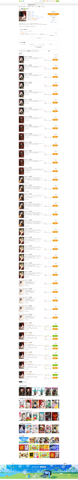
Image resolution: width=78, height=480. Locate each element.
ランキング (39, 463)
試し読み (56, 57)
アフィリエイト (34, 470)
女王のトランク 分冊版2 (28, 65)
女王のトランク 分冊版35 (28, 352)
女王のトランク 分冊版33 (28, 332)
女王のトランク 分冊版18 (28, 202)
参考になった (52, 35)
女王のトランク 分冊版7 (28, 107)
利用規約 (38, 470)
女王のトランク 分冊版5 (28, 90)
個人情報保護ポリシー (43, 470)
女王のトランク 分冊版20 (28, 219)
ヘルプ (31, 469)
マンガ (33, 14)
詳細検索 (65, 463)
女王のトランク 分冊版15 (28, 176)
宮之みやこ (46, 433)
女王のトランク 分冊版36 (28, 361)
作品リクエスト (41, 469)
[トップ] (21, 1)
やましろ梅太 (40, 433)
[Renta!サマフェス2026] (23, 1)
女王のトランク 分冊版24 (28, 254)
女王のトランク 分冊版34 (28, 342)
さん (26, 32)
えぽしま (20, 433)
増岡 (32, 433)
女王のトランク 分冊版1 (28, 56)
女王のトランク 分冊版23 (28, 245)
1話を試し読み (53, 11)
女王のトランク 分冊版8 (28, 116)
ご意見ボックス (46, 469)
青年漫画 (33, 15)
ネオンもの (36, 15)
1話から (20, 54)
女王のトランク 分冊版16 (28, 185)
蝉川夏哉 (53, 433)
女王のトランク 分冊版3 (28, 73)
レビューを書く (35, 19)
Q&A (33, 469)
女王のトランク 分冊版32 (28, 322)
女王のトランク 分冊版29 (28, 297)
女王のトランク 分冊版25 (28, 262)
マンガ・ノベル (23, 4)
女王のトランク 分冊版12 (28, 150)
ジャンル (42, 6)
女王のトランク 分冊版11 (28, 142)
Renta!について (27, 469)
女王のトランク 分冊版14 (28, 167)
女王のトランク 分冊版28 (28, 288)
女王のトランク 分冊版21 (28, 228)
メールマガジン (51, 469)
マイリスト (53, 19)
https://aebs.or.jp (30, 477)
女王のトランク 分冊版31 (28, 314)
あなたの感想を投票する (38, 47)
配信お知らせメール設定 (53, 22)
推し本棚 (54, 17)
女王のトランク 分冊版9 (28, 125)
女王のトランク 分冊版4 (28, 82)
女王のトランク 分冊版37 (28, 371)
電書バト (33, 12)
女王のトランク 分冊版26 (28, 271)
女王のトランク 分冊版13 (28, 159)
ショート (32, 4)
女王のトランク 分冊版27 (28, 280)
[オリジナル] (29, 6)
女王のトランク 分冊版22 (28, 237)
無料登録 (58, 1)
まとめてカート (57, 54)
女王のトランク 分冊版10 (28, 133)
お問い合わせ (36, 469)
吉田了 (26, 433)
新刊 (13, 463)
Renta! (19, 383)
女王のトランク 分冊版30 (28, 305)
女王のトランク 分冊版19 (28, 211)
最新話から (22, 54)
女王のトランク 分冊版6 (28, 99)
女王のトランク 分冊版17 (28, 193)
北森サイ (33, 11)
